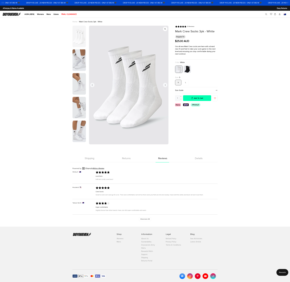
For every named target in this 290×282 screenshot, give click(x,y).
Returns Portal (146, 261)
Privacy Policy (171, 242)
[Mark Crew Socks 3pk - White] (178, 69)
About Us (145, 238)
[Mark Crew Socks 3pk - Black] (187, 69)
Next (165, 85)
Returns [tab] (126, 158)
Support (144, 254)
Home (74, 22)
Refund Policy (171, 238)
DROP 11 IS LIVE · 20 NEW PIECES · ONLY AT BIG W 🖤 (40, 3)
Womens (120, 238)
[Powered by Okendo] (82, 168)
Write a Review (98, 168)
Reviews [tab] (162, 158)
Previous (92, 85)
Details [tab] (199, 158)
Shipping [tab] (89, 158)
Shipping (144, 257)
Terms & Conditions (173, 245)
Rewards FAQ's (147, 251)
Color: (180, 62)
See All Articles (196, 238)
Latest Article (195, 242)
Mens (119, 242)
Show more (144, 219)
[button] (184, 26)
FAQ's (143, 248)
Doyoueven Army (148, 245)
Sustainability (146, 242)
